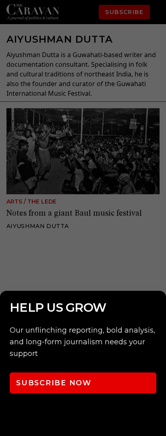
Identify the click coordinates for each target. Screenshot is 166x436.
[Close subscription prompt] (158, 307)
